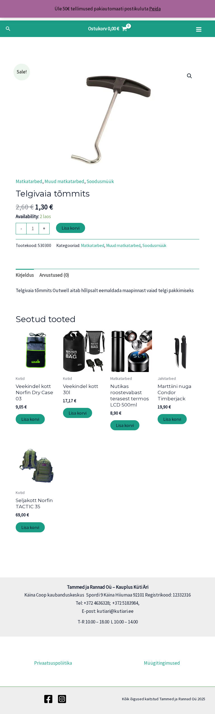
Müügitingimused (162, 663)
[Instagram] (62, 699)
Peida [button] (155, 9)
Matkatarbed (29, 181)
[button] (8, 29)
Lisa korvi (71, 228)
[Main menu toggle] (198, 29)
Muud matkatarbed (64, 181)
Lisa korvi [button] (30, 419)
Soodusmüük (100, 181)
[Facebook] (48, 699)
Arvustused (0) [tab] (54, 275)
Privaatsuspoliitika (53, 663)
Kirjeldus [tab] (25, 275)
